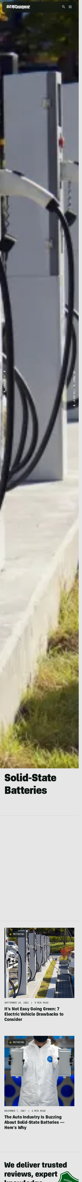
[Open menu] (69, 7)
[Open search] (63, 7)
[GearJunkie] (18, 7)
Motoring (18, 934)
